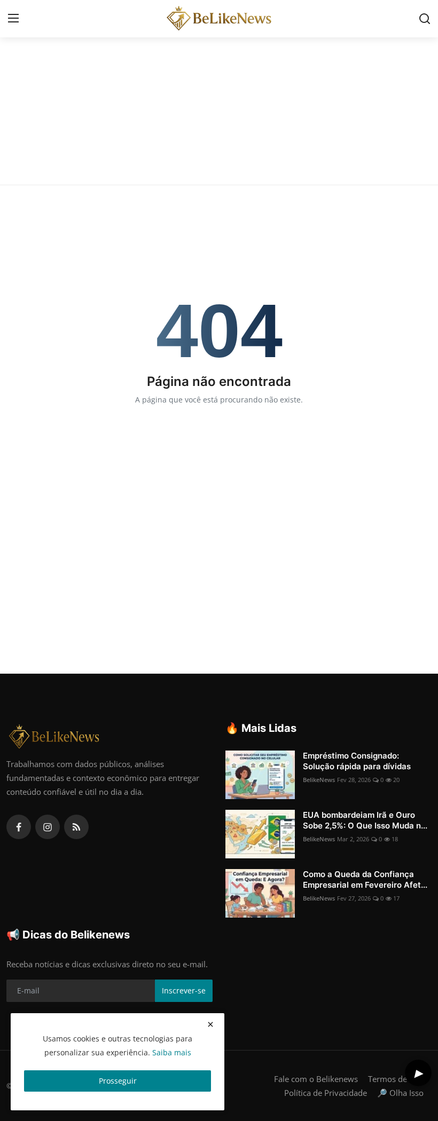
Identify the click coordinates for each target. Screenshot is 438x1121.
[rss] (76, 827)
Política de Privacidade (325, 1092)
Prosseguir (118, 1081)
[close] (210, 1024)
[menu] (13, 18)
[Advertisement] (219, 104)
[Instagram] (47, 827)
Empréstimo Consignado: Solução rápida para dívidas (357, 761)
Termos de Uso (396, 1078)
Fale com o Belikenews (316, 1078)
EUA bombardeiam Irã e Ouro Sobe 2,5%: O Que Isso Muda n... (365, 820)
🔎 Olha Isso (400, 1092)
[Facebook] (18, 827)
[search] (424, 18)
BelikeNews (319, 780)
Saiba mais (171, 1052)
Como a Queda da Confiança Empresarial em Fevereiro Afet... (365, 879)
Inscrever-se (184, 990)
